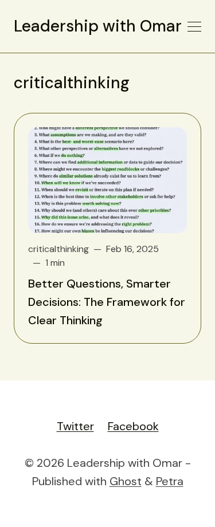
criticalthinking (58, 249)
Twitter (75, 426)
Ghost (126, 481)
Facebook (133, 426)
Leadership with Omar (98, 26)
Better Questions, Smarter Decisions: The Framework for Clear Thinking (106, 302)
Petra (169, 481)
